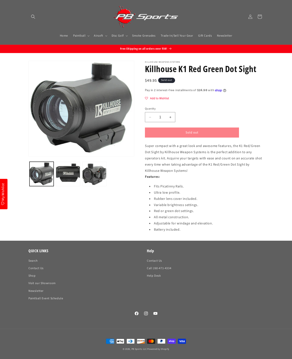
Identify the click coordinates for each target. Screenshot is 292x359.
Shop (31, 276)
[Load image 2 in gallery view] (68, 174)
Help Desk (154, 276)
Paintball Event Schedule (45, 298)
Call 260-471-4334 (159, 268)
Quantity (150, 109)
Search (33, 261)
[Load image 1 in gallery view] (41, 174)
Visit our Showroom (42, 283)
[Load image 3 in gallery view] (94, 174)
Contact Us (36, 268)
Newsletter (36, 291)
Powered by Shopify (158, 349)
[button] (33, 16)
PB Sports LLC (139, 349)
